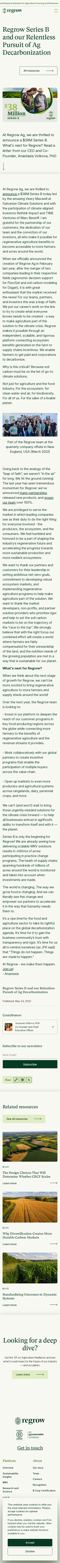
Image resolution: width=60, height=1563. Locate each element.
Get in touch (30, 1448)
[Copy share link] (16, 1079)
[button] (55, 10)
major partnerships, (34, 493)
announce (10, 194)
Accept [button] (30, 1542)
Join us (8, 969)
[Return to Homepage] (30, 1421)
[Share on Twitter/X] (28, 1079)
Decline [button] (30, 1551)
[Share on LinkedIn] (22, 1079)
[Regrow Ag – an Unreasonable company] (36, 1435)
